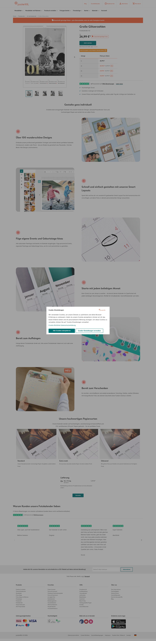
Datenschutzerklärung (68, 325)
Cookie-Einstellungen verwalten (89, 331)
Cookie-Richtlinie (54, 325)
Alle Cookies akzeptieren (62, 331)
